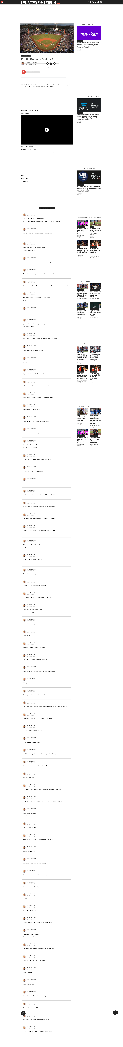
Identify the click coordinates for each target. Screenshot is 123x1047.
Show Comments (46, 208)
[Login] (2, 2)
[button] (121, 2)
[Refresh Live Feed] (23, 1013)
